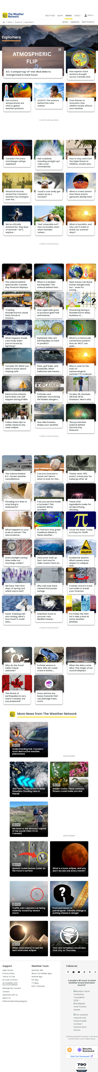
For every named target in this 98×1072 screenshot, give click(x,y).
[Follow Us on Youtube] (79, 972)
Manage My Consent (12, 988)
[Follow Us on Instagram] (73, 972)
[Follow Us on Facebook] (68, 972)
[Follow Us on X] (95, 972)
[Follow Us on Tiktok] (84, 972)
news (10, 22)
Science (18, 22)
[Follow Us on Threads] (90, 972)
